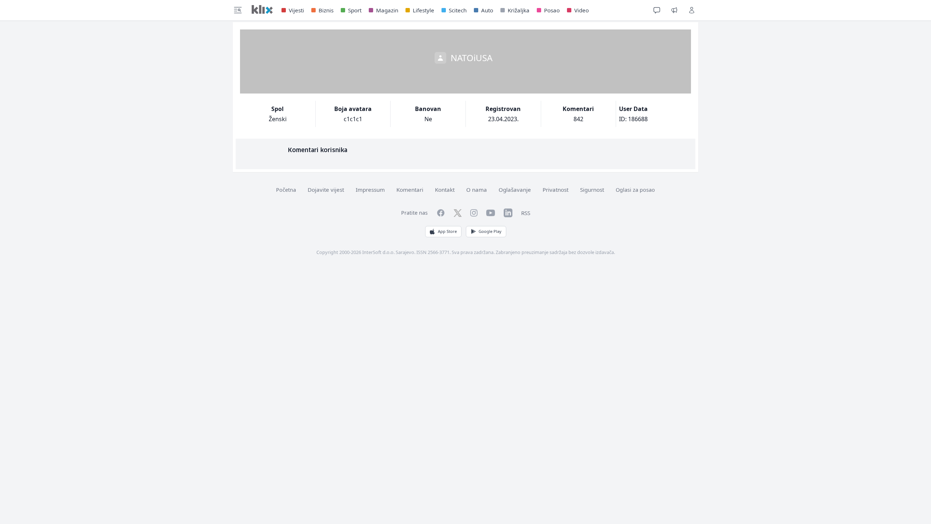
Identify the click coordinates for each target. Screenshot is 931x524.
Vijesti (296, 10)
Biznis (326, 10)
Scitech (458, 10)
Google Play (490, 231)
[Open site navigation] (238, 10)
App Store (447, 231)
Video (581, 10)
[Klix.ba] (262, 9)
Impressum (370, 189)
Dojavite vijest (326, 189)
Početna (286, 189)
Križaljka (519, 10)
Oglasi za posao (635, 189)
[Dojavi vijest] (674, 10)
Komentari (409, 189)
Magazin (387, 10)
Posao (552, 10)
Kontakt (445, 189)
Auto (487, 10)
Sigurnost (592, 189)
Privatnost (555, 189)
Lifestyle (423, 10)
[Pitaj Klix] (656, 10)
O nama (476, 189)
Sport (354, 10)
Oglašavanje (515, 189)
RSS (525, 213)
